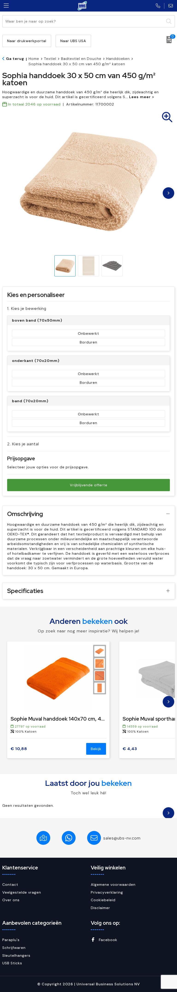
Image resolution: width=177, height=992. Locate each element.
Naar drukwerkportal (26, 40)
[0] (167, 39)
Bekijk (96, 748)
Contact (10, 884)
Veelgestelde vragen (21, 892)
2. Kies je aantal (23, 443)
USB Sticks (12, 963)
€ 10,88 (19, 748)
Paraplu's (11, 939)
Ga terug (15, 58)
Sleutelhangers (16, 955)
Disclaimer (100, 907)
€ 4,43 (130, 748)
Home (34, 58)
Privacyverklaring (107, 892)
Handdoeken (118, 58)
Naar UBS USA (73, 40)
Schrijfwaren (14, 947)
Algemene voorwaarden (113, 884)
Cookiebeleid (103, 900)
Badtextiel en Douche (81, 58)
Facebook (107, 939)
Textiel (50, 58)
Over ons (11, 900)
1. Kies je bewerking (26, 308)
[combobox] (83, 21)
